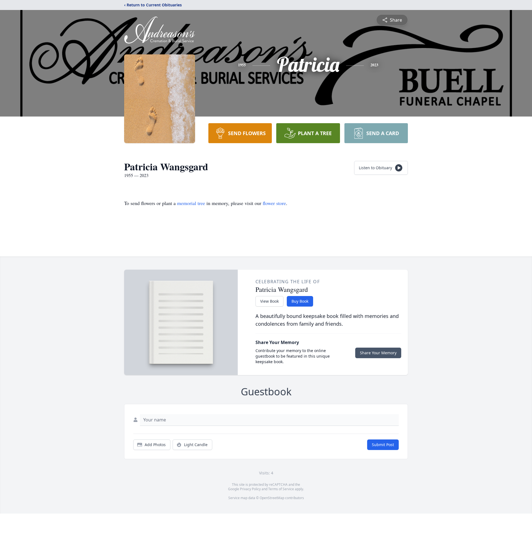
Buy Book (299, 301)
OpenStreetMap (272, 497)
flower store (274, 203)
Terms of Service (281, 489)
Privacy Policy (250, 489)
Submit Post (383, 444)
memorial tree (191, 203)
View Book (269, 301)
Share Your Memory (378, 352)
